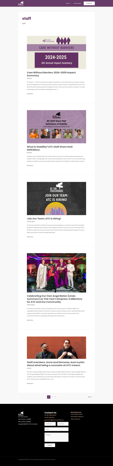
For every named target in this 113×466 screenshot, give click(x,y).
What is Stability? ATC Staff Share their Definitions (50, 148)
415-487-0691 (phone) (50, 415)
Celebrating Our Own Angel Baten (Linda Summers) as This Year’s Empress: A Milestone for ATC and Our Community (54, 299)
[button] (70, 3)
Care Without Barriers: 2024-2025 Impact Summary (51, 74)
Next (90, 397)
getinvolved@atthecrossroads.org (54, 420)
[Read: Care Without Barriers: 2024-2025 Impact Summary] (56, 52)
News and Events (75, 419)
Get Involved (77, 3)
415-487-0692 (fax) (49, 417)
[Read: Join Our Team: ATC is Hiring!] (56, 198)
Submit (49, 445)
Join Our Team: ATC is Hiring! (44, 218)
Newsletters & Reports (77, 416)
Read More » (30, 94)
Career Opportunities (77, 414)
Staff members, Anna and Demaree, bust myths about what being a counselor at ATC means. (55, 364)
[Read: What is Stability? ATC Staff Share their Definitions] (56, 126)
